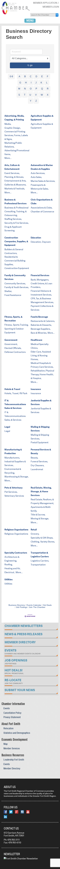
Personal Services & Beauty (41, 451)
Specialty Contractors (15, 552)
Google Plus (16, 811)
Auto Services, (38, 173)
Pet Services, (10, 491)
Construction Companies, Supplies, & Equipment (16, 241)
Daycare (46, 241)
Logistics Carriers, (40, 560)
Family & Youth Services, (16, 287)
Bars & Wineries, (39, 332)
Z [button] (36, 101)
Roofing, (8, 564)
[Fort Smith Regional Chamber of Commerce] (16, 13)
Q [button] (42, 88)
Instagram (22, 811)
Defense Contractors (15, 352)
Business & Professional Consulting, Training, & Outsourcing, (16, 211)
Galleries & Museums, (15, 184)
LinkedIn (5, 816)
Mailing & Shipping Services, (40, 436)
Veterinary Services (14, 495)
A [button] (19, 76)
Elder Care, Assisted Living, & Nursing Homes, (41, 355)
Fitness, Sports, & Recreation (13, 318)
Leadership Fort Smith (13, 759)
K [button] (41, 82)
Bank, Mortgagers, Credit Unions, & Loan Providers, (41, 283)
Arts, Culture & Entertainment (12, 167)
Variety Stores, (47, 541)
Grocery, (35, 533)
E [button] (42, 76)
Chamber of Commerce (42, 211)
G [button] (20, 82)
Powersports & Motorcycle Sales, (40, 186)
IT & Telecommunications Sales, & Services (15, 416)
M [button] (19, 88)
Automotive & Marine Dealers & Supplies (42, 167)
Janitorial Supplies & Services (41, 402)
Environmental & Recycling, (12, 471)
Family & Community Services (15, 277)
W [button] (42, 95)
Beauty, (34, 457)
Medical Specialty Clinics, (40, 346)
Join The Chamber (37, 607)
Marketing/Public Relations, (13, 144)
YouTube (28, 811)
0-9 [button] (11, 76)
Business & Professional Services (15, 201)
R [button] (48, 88)
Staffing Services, (13, 219)
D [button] (36, 76)
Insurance (36, 389)
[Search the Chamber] (57, 15)
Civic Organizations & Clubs (42, 201)
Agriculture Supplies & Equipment (42, 117)
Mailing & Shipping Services (40, 428)
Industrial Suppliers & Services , (15, 463)
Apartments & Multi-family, (41, 509)
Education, (36, 241)
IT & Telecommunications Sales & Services (15, 404)
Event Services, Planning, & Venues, (14, 175)
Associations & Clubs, (41, 207)
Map (5, 744)
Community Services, (15, 283)
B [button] (25, 76)
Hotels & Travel (12, 389)
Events (6, 708)
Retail (34, 529)
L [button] (46, 82)
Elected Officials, (12, 348)
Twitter (11, 811)
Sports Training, (20, 324)
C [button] (31, 76)
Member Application (45, 2)
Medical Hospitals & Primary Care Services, (42, 365)
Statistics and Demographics (16, 733)
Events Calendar (34, 605)
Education (36, 237)
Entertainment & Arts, (15, 180)
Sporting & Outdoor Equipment (14, 330)
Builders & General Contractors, (13, 251)
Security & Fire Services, (16, 222)
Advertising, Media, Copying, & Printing (14, 117)
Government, (11, 344)
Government (10, 339)
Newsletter (12, 854)
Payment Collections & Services (42, 308)
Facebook (5, 811)
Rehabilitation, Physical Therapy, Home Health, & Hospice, (42, 374)
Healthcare (36, 339)
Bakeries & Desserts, (41, 324)
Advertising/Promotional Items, (16, 152)
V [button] (36, 95)
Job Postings (21, 607)
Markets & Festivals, (14, 188)
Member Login (51, 6)
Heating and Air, (12, 568)
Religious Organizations (16, 529)
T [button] (24, 95)
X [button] (47, 95)
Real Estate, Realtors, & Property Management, (42, 501)
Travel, (15, 393)
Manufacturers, (12, 457)
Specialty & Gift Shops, (42, 537)
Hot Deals (47, 605)
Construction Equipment (16, 268)
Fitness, (8, 324)
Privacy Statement (12, 717)
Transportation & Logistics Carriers (40, 554)
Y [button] (30, 101)
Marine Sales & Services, (43, 181)
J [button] (36, 82)
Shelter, (8, 291)
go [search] (31, 65)
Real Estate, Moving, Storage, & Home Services (41, 491)
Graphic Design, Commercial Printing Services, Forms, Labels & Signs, (16, 133)
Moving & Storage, (40, 518)
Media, (7, 124)
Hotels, (8, 393)
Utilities (8, 579)
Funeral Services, (39, 461)
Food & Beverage (39, 316)
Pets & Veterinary (13, 487)
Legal (7, 426)
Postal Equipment (39, 442)
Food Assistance (12, 295)
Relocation (8, 728)
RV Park (23, 393)
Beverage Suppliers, (41, 328)
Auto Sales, (36, 177)
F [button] (47, 76)
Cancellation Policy (12, 713)
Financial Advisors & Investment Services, (41, 292)
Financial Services (40, 275)
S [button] (19, 95)
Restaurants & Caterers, (43, 321)
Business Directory (17, 605)
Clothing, (35, 541)
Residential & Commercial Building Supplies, (14, 260)
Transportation (38, 564)
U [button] (30, 95)
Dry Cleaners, (37, 465)
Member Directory (11, 768)
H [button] (26, 82)
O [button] (31, 88)
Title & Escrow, (38, 514)
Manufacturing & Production (13, 451)
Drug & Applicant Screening (13, 228)
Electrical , (9, 572)
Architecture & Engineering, (11, 558)
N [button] (25, 88)
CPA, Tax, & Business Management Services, (42, 300)
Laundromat (37, 469)
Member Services (11, 748)
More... (7, 158)
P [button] (36, 88)
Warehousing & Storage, (16, 476)
